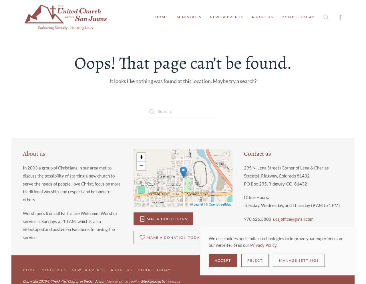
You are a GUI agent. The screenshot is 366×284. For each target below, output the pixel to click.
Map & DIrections (167, 219)
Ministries (189, 17)
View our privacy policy (122, 281)
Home (161, 17)
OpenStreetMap (220, 204)
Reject (255, 260)
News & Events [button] (226, 17)
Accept (223, 260)
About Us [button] (262, 17)
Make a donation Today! (175, 237)
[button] (326, 17)
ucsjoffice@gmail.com (293, 219)
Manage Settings (299, 260)
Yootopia (173, 281)
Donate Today (298, 17)
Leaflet (198, 204)
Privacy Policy (263, 245)
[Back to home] (66, 17)
